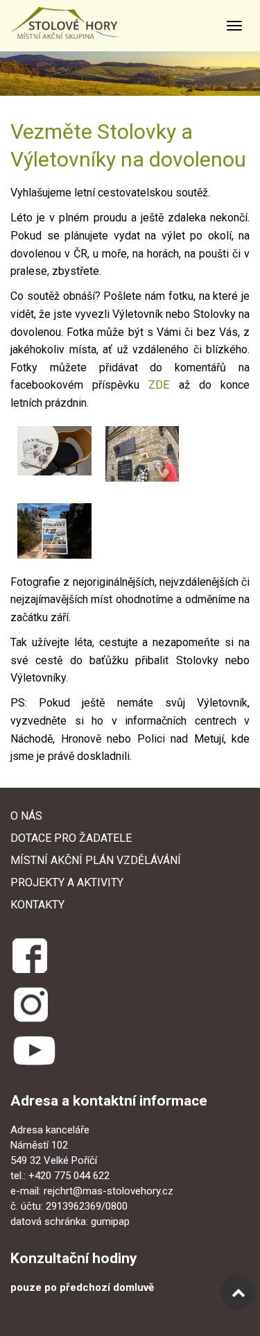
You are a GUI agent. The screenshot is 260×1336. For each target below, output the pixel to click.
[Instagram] (30, 1003)
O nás (26, 815)
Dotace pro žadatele (71, 838)
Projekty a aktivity (66, 882)
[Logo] (78, 23)
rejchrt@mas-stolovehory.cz (108, 1191)
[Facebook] (28, 953)
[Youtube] (34, 1051)
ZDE (158, 384)
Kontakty (37, 904)
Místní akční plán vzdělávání (95, 860)
